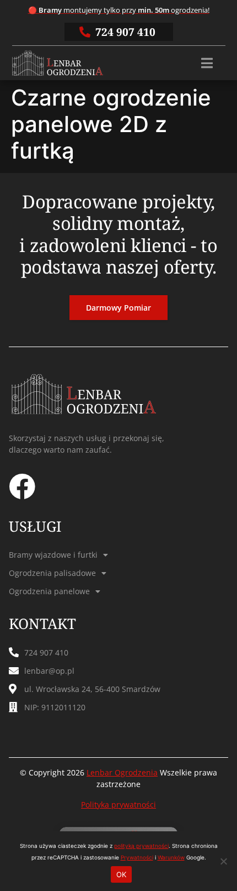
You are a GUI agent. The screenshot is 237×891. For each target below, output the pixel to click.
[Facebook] (22, 486)
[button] (207, 63)
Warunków (171, 857)
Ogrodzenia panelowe (49, 591)
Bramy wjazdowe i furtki (53, 554)
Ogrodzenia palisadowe (52, 573)
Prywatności (137, 857)
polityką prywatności (141, 845)
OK (121, 874)
